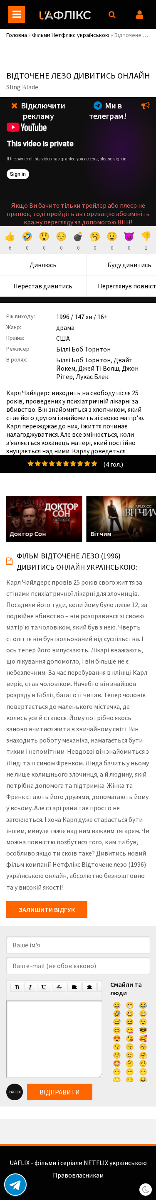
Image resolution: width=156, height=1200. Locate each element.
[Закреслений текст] (59, 987)
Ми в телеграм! (107, 110)
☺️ (117, 1055)
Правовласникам (78, 1175)
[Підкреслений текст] (44, 987)
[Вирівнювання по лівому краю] (74, 987)
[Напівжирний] (16, 987)
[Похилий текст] (30, 987)
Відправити (60, 1092)
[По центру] (89, 987)
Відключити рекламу (42, 110)
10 (94, 463)
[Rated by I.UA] (78, 1183)
